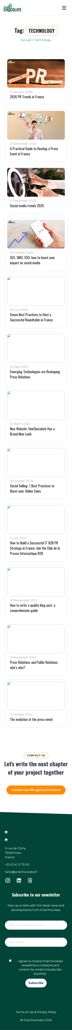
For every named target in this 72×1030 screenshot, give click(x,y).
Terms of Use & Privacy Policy (36, 1012)
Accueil (26, 40)
